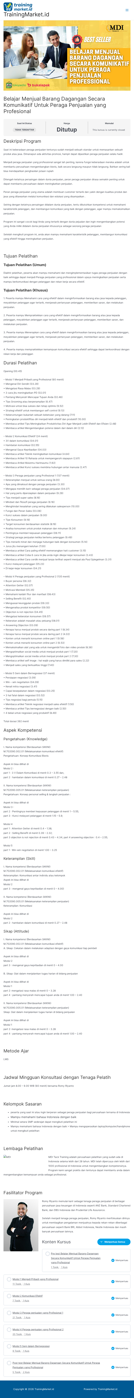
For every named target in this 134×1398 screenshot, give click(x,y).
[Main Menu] (127, 10)
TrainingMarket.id (26, 14)
